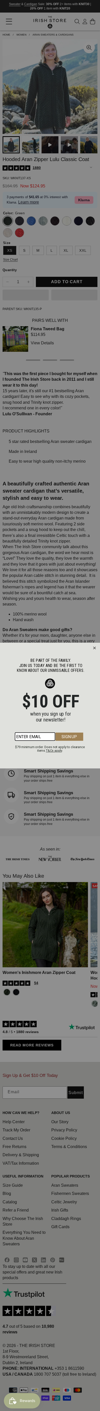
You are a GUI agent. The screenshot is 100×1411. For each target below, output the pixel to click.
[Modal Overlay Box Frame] (50, 705)
